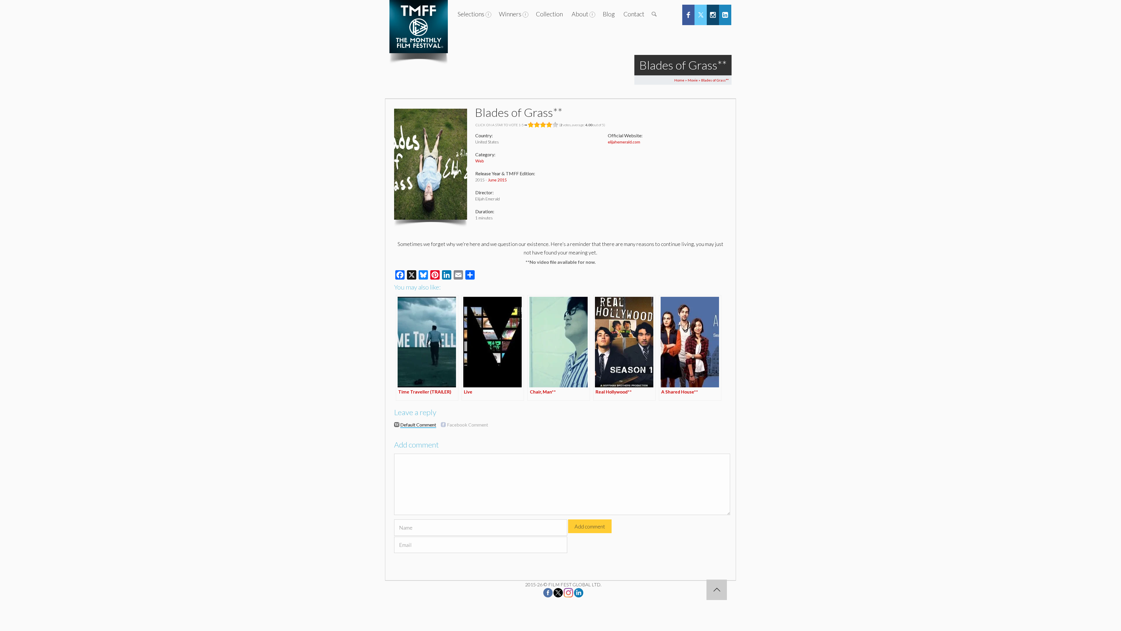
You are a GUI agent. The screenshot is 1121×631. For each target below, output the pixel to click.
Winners (510, 14)
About (580, 14)
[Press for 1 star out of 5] (531, 125)
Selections (470, 14)
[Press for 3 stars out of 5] (543, 125)
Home (679, 80)
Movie (693, 80)
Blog (609, 14)
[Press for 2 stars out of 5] (537, 125)
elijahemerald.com (624, 141)
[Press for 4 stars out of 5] (549, 125)
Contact (634, 14)
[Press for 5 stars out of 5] (555, 125)
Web (479, 160)
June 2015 (497, 179)
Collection (549, 14)
